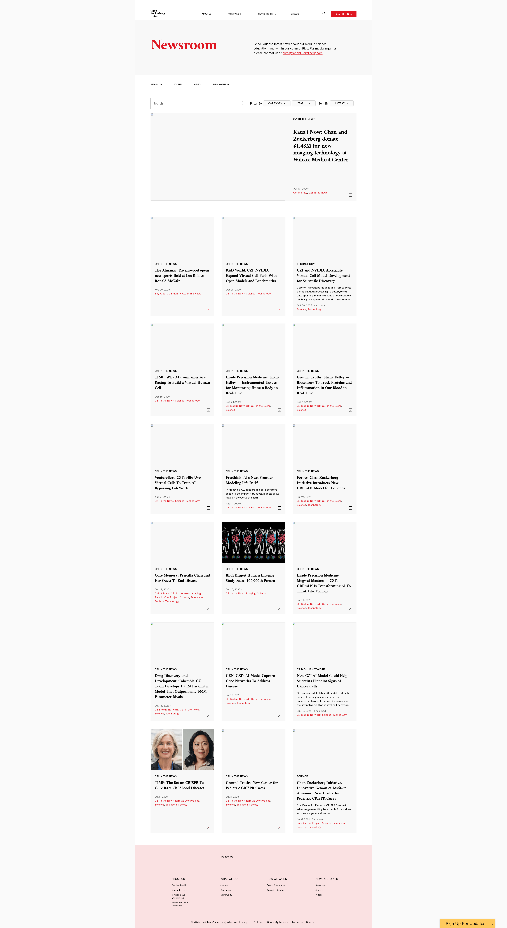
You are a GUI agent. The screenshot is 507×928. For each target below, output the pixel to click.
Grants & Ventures (276, 885)
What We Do (234, 14)
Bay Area (160, 293)
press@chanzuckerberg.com (302, 53)
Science (250, 293)
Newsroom (156, 84)
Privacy (243, 922)
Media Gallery (221, 84)
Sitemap (311, 922)
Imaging (196, 593)
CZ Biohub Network (238, 405)
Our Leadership (179, 885)
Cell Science (162, 593)
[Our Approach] (158, 14)
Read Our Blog (344, 13)
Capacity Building (276, 890)
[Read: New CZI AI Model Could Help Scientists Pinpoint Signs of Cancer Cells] (324, 671)
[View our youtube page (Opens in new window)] (283, 856)
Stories (178, 84)
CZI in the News (318, 192)
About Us (207, 14)
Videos (197, 84)
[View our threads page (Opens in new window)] (257, 856)
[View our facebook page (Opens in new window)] (240, 856)
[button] (276, 103)
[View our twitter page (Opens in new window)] (274, 856)
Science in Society (176, 804)
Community (300, 192)
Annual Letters (179, 890)
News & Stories (266, 14)
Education (225, 890)
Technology (264, 293)
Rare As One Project (167, 597)
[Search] (323, 14)
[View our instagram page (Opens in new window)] (249, 856)
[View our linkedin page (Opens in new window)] (266, 856)
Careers (295, 14)
